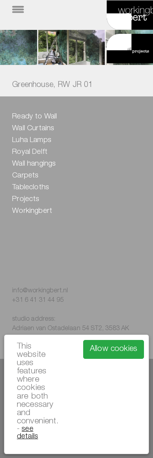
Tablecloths (30, 187)
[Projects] (121, 50)
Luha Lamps (31, 140)
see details (27, 433)
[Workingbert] (121, 19)
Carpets (25, 175)
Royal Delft (29, 152)
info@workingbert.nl (40, 291)
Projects (25, 199)
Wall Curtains (33, 128)
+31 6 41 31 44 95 (38, 300)
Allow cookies (113, 349)
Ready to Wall (34, 116)
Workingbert (32, 211)
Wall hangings (34, 164)
